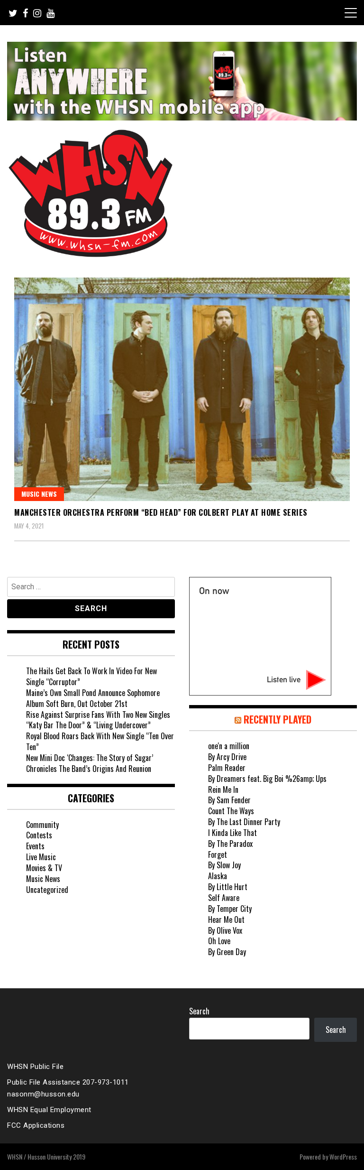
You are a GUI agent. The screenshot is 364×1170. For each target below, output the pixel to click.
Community (42, 824)
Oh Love (219, 941)
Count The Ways (231, 811)
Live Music (41, 857)
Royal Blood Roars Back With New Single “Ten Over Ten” (100, 741)
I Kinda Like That (232, 832)
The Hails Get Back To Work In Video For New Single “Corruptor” (91, 676)
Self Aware (223, 897)
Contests (39, 835)
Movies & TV (44, 867)
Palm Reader (227, 767)
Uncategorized (47, 889)
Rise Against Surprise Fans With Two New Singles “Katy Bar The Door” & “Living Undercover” (98, 720)
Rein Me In (223, 789)
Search (199, 1011)
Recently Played (277, 719)
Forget (217, 854)
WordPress (343, 1156)
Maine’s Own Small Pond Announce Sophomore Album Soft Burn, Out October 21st (93, 698)
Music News (39, 494)
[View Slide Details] (182, 81)
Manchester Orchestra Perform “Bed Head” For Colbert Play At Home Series (161, 512)
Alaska (217, 876)
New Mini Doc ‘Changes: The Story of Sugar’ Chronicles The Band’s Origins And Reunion (89, 763)
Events (35, 846)
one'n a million (228, 746)
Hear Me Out (226, 919)
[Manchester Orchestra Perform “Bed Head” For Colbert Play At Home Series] (182, 389)
